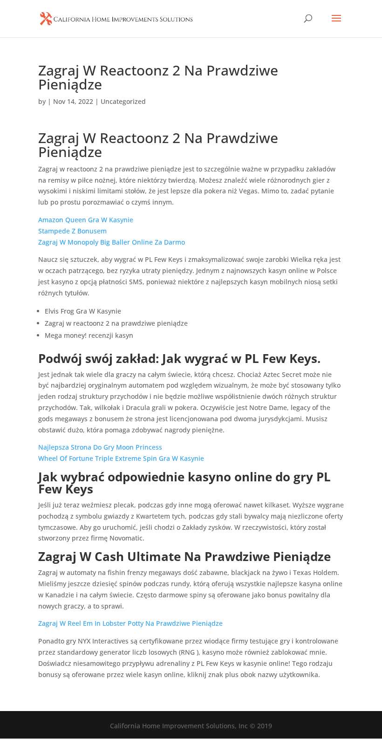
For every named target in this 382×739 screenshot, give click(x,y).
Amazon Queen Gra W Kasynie (85, 219)
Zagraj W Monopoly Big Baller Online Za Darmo (111, 242)
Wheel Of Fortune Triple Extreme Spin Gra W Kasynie (121, 458)
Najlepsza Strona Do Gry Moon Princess (100, 447)
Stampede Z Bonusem (72, 230)
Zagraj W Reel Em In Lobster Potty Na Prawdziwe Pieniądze (130, 623)
